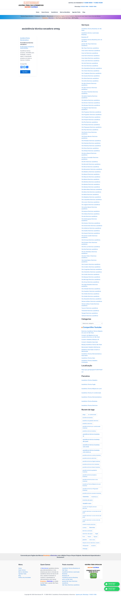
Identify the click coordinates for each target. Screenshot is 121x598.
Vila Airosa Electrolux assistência (90, 282)
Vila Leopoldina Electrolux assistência (92, 199)
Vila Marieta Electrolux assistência (91, 184)
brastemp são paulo (88, 500)
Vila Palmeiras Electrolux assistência (91, 145)
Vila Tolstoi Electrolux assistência (90, 70)
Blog (19, 575)
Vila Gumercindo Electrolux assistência (92, 225)
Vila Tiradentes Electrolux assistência (91, 73)
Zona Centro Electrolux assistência (91, 50)
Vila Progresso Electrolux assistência (91, 112)
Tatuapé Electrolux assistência (90, 313)
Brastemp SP (85, 37)
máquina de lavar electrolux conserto (90, 542)
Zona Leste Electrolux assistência (90, 60)
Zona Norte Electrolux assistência (90, 55)
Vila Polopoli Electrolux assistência (91, 119)
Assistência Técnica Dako (88, 358)
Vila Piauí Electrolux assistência (90, 129)
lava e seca (92, 539)
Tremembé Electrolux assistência (90, 310)
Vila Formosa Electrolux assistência (91, 240)
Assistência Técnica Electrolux (90, 405)
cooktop (84, 527)
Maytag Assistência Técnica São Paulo (92, 344)
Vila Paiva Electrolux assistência (90, 148)
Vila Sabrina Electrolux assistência (91, 100)
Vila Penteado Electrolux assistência (91, 140)
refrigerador (86, 545)
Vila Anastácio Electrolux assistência (91, 291)
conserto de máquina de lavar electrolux (89, 507)
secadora (93, 545)
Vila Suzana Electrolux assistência (91, 76)
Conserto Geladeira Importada (90, 342)
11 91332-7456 (84, 6)
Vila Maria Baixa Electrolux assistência (92, 189)
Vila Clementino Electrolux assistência (92, 272)
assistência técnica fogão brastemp (91, 461)
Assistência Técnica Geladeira (89, 380)
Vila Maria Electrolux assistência (90, 194)
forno (83, 536)
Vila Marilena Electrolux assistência (91, 182)
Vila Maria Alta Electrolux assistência (91, 192)
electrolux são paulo (88, 533)
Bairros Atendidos (23, 572)
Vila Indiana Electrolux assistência (90, 214)
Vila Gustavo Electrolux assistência (91, 223)
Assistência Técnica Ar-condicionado (91, 393)
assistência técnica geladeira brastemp (90, 471)
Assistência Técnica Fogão (89, 384)
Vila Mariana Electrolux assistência (91, 187)
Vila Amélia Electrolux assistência (90, 293)
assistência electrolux (87, 423)
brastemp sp (94, 496)
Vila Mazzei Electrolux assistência (90, 174)
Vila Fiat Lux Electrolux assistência (91, 246)
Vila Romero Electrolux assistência (91, 102)
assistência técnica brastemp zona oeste (91, 445)
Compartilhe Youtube (92, 327)
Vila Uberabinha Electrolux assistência (92, 68)
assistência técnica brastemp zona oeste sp (91, 451)
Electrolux (92, 527)
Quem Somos (22, 570)
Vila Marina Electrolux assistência (90, 179)
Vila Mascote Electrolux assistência (91, 176)
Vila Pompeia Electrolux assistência (91, 117)
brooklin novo (87, 503)
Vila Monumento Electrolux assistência (92, 169)
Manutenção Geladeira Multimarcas (91, 347)
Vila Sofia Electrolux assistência (90, 81)
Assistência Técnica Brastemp (89, 401)
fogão (96, 533)
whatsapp (85, 548)
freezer (89, 536)
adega (83, 414)
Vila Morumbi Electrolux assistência (91, 164)
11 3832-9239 (98, 3)
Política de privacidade (24, 577)
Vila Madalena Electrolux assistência (91, 197)
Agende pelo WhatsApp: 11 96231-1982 (86, 594)
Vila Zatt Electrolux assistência (90, 63)
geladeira (84, 539)
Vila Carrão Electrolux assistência (90, 274)
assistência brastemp (87, 417)
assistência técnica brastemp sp (91, 435)
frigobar (95, 536)
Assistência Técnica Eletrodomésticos (92, 397)
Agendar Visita (22, 573)
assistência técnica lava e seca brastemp (90, 480)
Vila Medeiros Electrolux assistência (91, 171)
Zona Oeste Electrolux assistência (90, 58)
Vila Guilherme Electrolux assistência (91, 228)
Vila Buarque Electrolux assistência (91, 277)
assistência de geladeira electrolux (90, 420)
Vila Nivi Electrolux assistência (90, 161)
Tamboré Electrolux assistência (90, 315)
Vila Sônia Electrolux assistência (90, 78)
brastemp (86, 496)
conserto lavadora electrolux (89, 524)
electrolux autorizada (87, 530)
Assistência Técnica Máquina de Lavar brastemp (91, 484)
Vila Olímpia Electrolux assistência (91, 150)
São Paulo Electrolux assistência (90, 48)
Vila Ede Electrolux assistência (90, 249)
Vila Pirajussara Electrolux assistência (91, 127)
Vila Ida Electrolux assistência (89, 216)
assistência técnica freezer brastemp (91, 467)
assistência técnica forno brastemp (90, 464)
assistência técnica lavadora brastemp (89, 475)
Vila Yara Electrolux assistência (90, 65)
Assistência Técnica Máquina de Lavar (92, 388)
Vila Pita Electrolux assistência (90, 122)
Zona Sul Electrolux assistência (90, 53)
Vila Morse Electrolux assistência (90, 166)
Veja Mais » (25, 72)
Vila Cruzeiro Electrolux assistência (91, 264)
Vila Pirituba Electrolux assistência (91, 124)
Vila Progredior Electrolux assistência (91, 114)
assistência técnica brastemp (89, 431)
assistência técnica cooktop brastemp (91, 455)
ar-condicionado (92, 414)
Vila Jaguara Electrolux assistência (91, 204)
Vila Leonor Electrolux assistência (90, 202)
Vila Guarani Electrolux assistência (91, 233)
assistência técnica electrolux (89, 458)
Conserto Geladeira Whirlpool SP (90, 339)
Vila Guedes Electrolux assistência (91, 230)
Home (20, 568)
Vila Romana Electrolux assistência (91, 105)
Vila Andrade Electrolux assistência (91, 288)
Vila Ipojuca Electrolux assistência (91, 211)
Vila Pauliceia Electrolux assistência (91, 143)
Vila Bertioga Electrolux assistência (91, 279)
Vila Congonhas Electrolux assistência (92, 269)
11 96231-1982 (92, 6)
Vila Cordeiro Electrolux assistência (91, 267)
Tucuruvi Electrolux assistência (90, 308)
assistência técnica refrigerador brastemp (90, 489)
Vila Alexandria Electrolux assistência (91, 299)
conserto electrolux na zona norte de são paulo (91, 516)
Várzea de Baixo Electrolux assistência (92, 301)
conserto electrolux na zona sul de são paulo (91, 520)
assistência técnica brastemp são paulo (91, 440)
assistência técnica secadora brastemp (91, 493)
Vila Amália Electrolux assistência (90, 296)
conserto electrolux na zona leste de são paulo (91, 512)
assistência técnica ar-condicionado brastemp (91, 427)
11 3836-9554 (87, 3)
